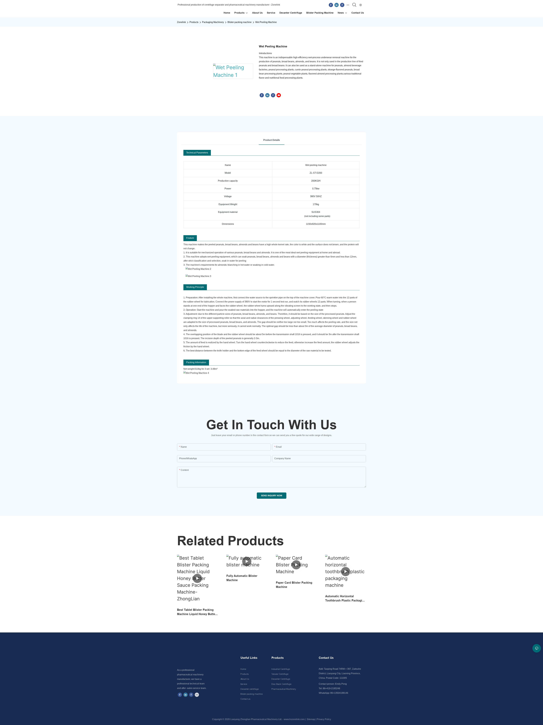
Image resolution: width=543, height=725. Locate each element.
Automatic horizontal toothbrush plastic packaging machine (345, 599)
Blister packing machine (240, 22)
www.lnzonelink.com (293, 719)
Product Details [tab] (271, 140)
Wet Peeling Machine (266, 22)
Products (193, 22)
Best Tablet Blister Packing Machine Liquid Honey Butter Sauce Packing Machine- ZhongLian (196, 612)
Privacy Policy (324, 719)
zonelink (181, 22)
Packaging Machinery (213, 22)
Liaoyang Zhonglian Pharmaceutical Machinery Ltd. (256, 719)
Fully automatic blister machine (241, 578)
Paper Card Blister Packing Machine (294, 585)
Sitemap (310, 719)
